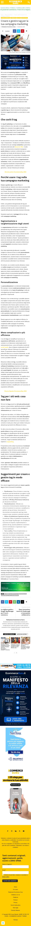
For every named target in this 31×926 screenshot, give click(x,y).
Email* (4, 870)
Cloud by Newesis (15, 910)
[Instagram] (12, 831)
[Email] (22, 602)
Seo (25, 593)
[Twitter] (18, 31)
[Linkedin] (18, 602)
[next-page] (16, 653)
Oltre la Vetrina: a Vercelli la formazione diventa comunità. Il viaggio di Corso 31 (25, 646)
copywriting (10, 441)
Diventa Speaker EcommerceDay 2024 (15, 391)
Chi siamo (15, 889)
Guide (19, 17)
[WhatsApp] (14, 602)
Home (2, 14)
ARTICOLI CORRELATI (9, 634)
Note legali (15, 907)
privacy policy (5, 876)
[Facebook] (14, 31)
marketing (13, 593)
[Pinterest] (22, 31)
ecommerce (7, 593)
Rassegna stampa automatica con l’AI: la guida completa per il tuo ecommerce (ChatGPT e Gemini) (5, 647)
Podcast (15, 900)
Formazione (13, 17)
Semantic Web (19, 147)
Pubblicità (15, 897)
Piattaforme (24, 17)
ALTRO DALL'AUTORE (22, 634)
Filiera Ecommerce (9, 14)
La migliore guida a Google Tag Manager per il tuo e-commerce (7, 612)
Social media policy (15, 905)
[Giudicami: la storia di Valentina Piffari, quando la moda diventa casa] (15, 640)
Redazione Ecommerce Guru (9, 26)
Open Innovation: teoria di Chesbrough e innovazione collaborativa (23, 612)
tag (9, 595)
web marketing (15, 595)
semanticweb (20, 593)
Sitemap (15, 919)
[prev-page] (14, 653)
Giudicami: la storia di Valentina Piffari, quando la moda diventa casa (15, 646)
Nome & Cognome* (7, 864)
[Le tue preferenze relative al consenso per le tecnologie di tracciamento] (3, 923)
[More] (26, 31)
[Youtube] (23, 831)
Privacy (15, 902)
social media (4, 347)
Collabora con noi (15, 894)
